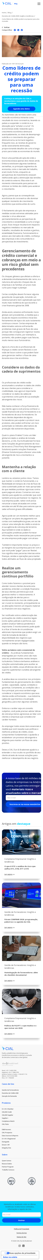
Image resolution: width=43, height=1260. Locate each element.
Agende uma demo (21, 109)
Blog (9, 13)
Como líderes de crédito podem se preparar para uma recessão (20, 20)
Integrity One (6, 1148)
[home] (9, 3)
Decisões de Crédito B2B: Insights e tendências (18, 16)
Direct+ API (6, 1145)
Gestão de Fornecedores (10, 1090)
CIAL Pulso (5, 1124)
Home (4, 13)
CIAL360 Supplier (7, 1115)
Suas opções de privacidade (22, 1253)
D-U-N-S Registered (8, 1139)
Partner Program (7, 1167)
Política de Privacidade (21, 1229)
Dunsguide (5, 1142)
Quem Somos (6, 1161)
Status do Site (21, 1237)
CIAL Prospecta (7, 1133)
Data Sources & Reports (10, 1136)
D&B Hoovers (6, 1130)
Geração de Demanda (9, 1096)
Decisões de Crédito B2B (10, 1093)
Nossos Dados (7, 1164)
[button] (38, 4)
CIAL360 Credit (7, 1112)
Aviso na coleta (10, 1257)
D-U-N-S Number (7, 1109)
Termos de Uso (21, 1233)
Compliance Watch (8, 1121)
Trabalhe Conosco (8, 1170)
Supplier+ (5, 1118)
